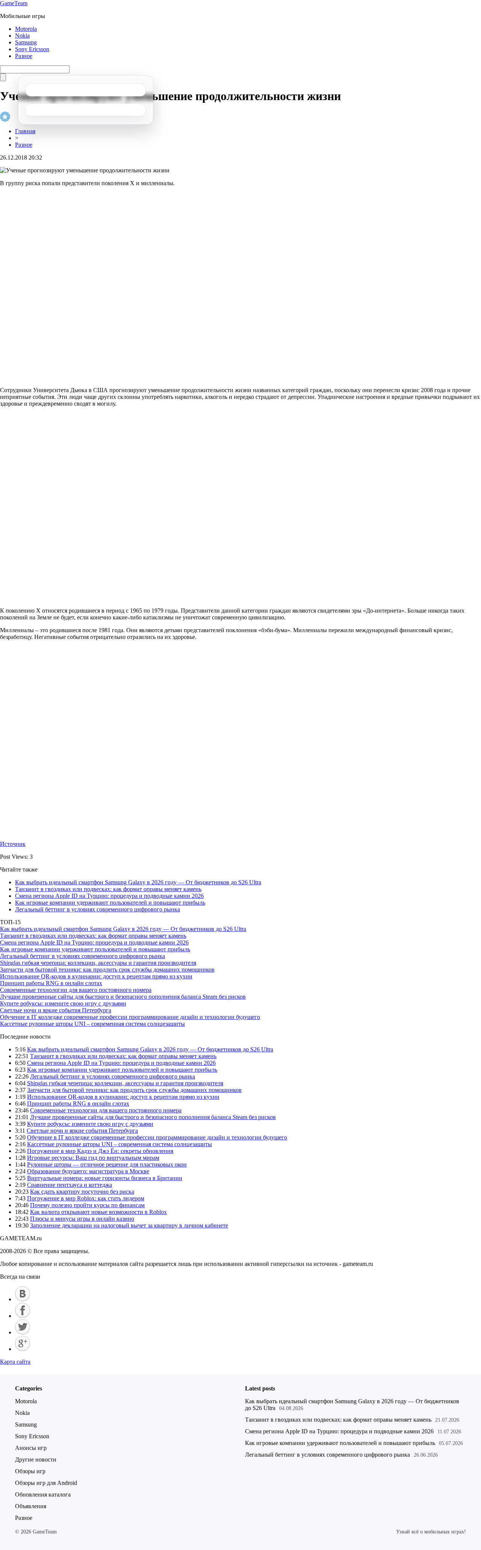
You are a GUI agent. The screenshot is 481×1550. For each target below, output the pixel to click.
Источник (13, 844)
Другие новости (35, 1459)
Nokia (22, 35)
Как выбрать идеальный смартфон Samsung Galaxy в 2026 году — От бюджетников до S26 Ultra (138, 882)
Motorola (26, 29)
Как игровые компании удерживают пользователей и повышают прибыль (110, 902)
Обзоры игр (30, 1471)
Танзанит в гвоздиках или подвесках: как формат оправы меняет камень (108, 889)
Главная (25, 131)
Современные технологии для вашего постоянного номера (75, 990)
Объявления (30, 1506)
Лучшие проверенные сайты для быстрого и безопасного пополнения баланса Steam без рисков (123, 996)
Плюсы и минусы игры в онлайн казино (82, 1218)
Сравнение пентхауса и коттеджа (69, 1185)
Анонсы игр (31, 1448)
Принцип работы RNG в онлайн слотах (51, 983)
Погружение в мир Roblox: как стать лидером (85, 1198)
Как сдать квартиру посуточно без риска (82, 1191)
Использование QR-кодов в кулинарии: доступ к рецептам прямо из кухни (96, 976)
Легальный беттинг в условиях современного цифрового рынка (97, 909)
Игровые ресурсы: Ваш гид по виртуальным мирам (93, 1158)
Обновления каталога (43, 1494)
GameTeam (13, 3)
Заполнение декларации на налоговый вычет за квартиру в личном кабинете (129, 1225)
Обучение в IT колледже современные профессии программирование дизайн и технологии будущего (130, 1017)
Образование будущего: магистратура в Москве (88, 1171)
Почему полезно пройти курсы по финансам (87, 1205)
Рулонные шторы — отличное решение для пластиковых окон (107, 1164)
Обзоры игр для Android (46, 1483)
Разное (23, 56)
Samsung (26, 42)
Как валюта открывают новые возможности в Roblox (98, 1212)
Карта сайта (15, 1361)
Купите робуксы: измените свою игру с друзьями (63, 1003)
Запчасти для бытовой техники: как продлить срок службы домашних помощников (107, 969)
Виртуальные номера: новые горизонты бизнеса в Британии (104, 1178)
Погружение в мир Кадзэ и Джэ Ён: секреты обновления (100, 1151)
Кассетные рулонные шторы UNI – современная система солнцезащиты (92, 1024)
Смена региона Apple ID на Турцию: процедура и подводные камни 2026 (109, 896)
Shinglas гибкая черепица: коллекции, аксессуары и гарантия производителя (98, 963)
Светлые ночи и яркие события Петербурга (55, 1010)
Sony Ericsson (32, 49)
